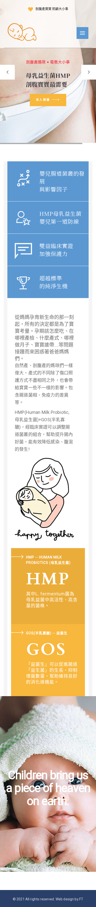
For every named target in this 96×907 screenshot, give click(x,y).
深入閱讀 (43, 99)
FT (81, 899)
